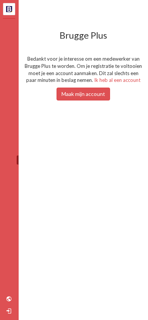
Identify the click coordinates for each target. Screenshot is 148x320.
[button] (9, 299)
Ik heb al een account (117, 80)
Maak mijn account (83, 94)
